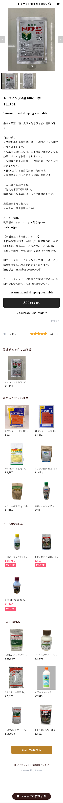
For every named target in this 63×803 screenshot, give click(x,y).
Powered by (28, 770)
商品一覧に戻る (31, 749)
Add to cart (31, 302)
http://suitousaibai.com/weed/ (22, 269)
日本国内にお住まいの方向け (31, 312)
